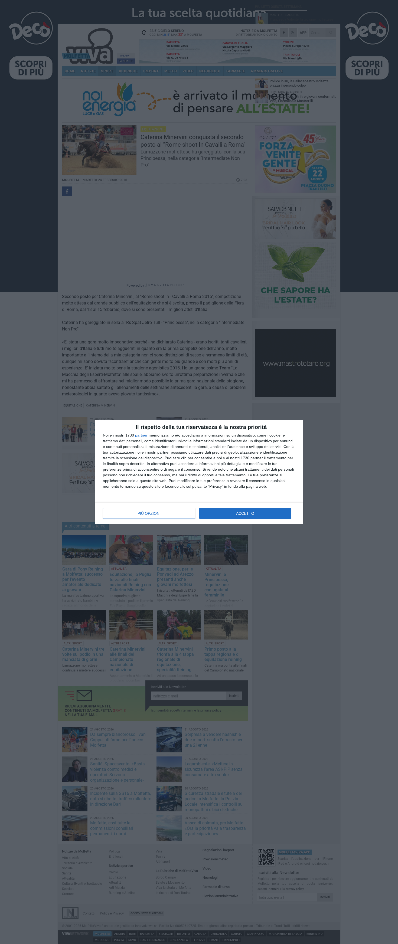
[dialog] (199, 472)
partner (141, 435)
